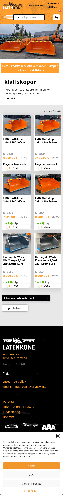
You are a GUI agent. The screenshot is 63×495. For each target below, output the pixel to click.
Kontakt (8, 417)
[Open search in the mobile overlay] (30, 17)
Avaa (15, 167)
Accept (31, 465)
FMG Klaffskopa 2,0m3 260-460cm (14, 199)
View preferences (31, 483)
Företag (8, 401)
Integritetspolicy (14, 381)
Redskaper (18, 66)
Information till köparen (19, 407)
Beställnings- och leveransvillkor (25, 387)
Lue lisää (9, 98)
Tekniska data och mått (19, 298)
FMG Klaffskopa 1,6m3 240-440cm (46, 140)
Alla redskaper (36, 66)
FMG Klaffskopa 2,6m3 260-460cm (46, 199)
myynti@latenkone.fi (15, 358)
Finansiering (11, 412)
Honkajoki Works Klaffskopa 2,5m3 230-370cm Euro (14, 260)
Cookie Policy (30, 491)
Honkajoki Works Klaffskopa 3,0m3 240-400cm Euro (46, 260)
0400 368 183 (11, 354)
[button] (58, 435)
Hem (5, 66)
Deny (31, 474)
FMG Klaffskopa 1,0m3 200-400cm (14, 140)
